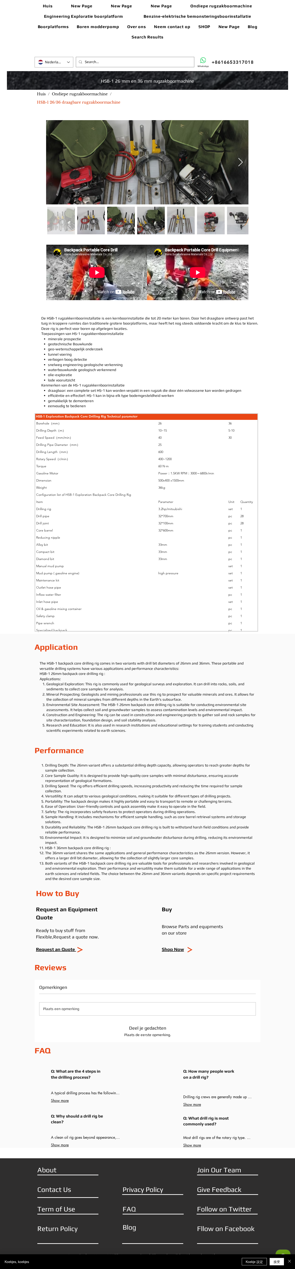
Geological (55, 684)
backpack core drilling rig (78, 663)
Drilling (51, 765)
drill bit (151, 663)
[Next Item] (240, 162)
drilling (140, 765)
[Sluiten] (289, 1261)
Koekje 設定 (254, 1261)
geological (143, 684)
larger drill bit (70, 858)
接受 (277, 1261)
